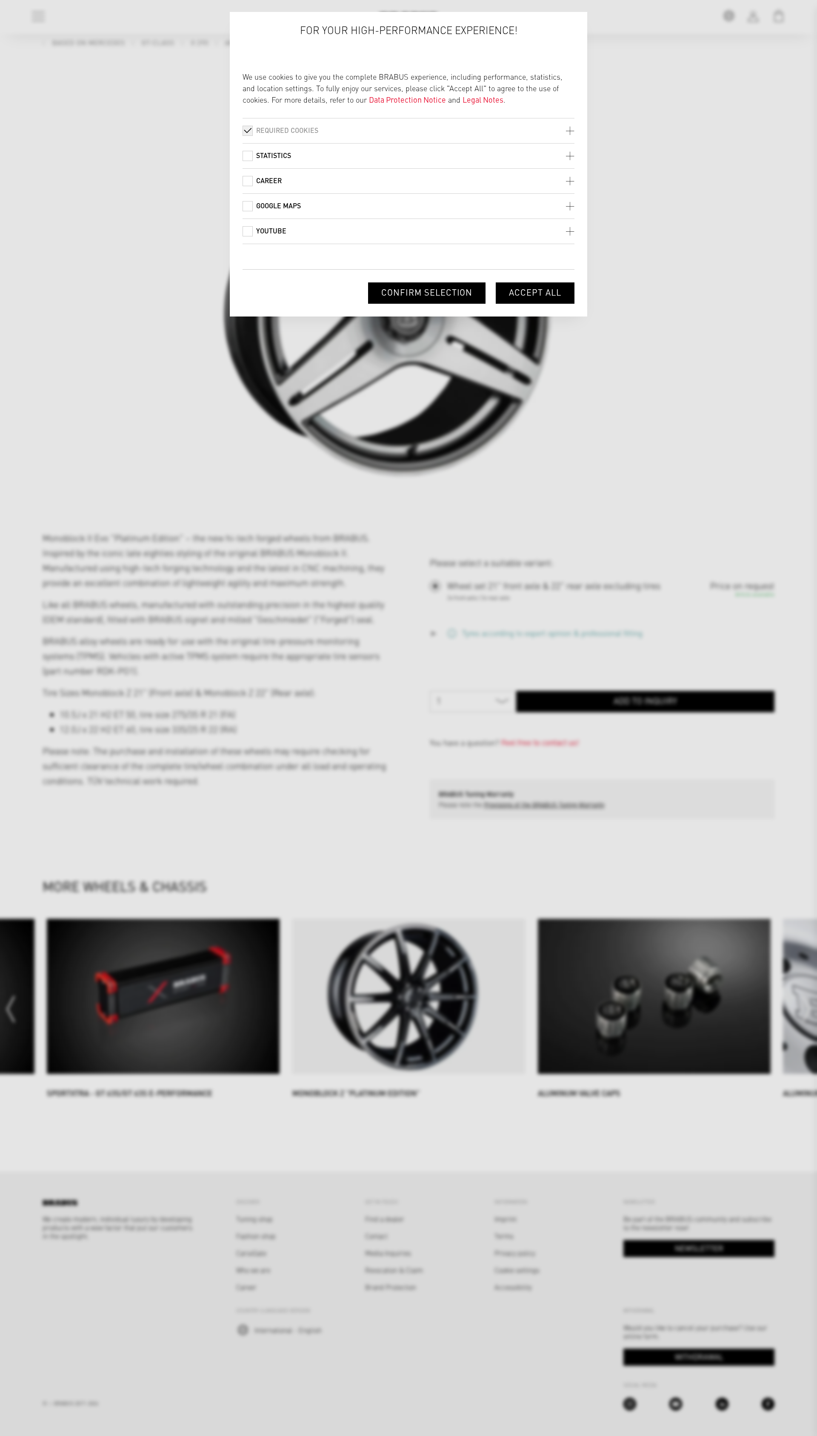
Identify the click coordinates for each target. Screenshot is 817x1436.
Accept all (535, 292)
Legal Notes (483, 99)
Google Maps (278, 205)
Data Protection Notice (407, 99)
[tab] (408, 130)
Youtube (271, 231)
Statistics (273, 155)
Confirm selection (426, 292)
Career (269, 180)
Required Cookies (287, 130)
